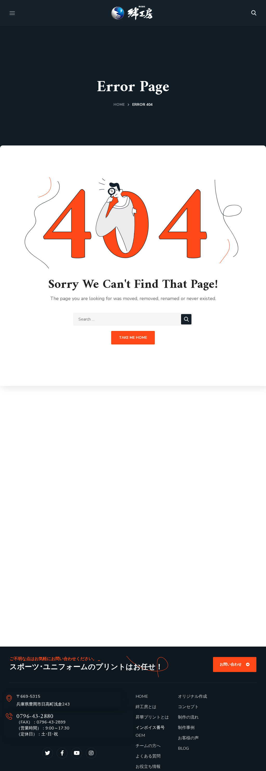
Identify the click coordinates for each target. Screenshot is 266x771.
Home (119, 104)
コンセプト (188, 707)
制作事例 (186, 727)
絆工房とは (146, 707)
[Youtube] (76, 753)
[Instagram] (91, 753)
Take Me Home (133, 337)
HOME (142, 696)
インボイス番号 (150, 727)
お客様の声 (188, 738)
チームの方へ (148, 746)
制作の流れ (188, 717)
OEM (140, 735)
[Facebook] (62, 753)
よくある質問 (148, 756)
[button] (253, 13)
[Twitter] (47, 753)
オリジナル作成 (192, 696)
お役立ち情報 (148, 766)
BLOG (183, 748)
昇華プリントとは (152, 717)
